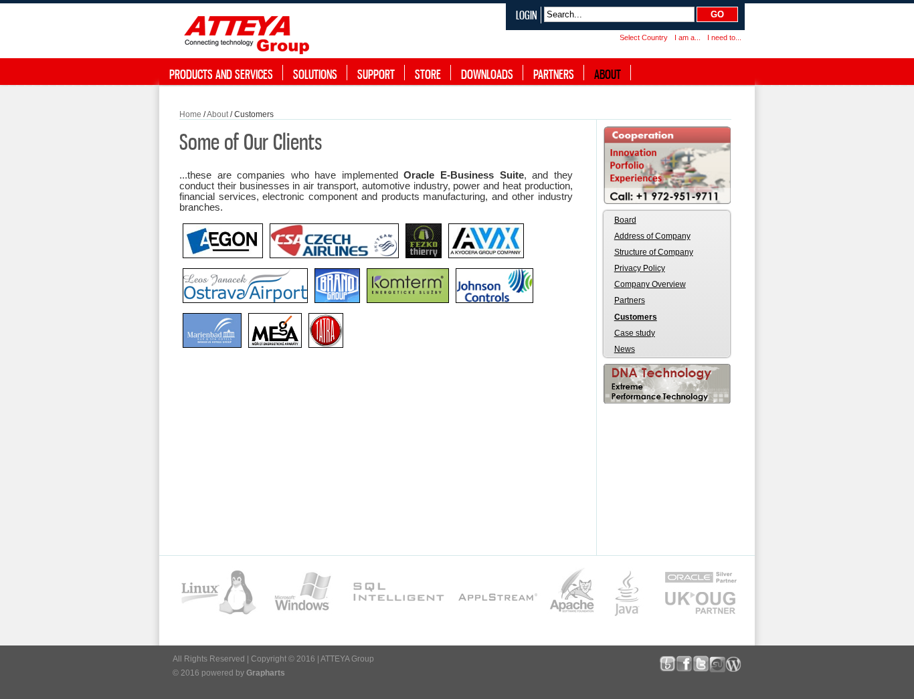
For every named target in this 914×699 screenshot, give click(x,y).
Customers (635, 317)
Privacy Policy (639, 268)
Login (526, 15)
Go (717, 14)
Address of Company (652, 236)
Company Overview (650, 284)
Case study (634, 333)
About (217, 114)
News (624, 349)
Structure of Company (653, 252)
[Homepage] (249, 32)
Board (625, 220)
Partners (629, 300)
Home (190, 114)
